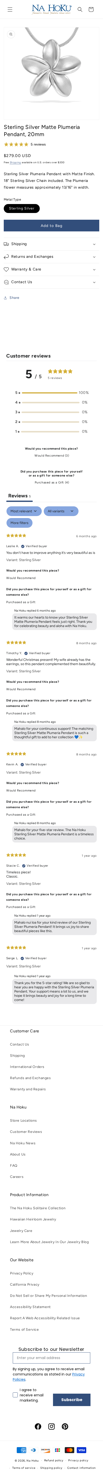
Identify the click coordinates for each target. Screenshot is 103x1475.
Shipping (15, 162)
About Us (18, 1154)
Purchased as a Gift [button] (21, 602)
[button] (10, 9)
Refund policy (54, 1460)
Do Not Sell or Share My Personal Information (48, 1296)
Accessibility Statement (30, 1307)
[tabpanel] (51, 756)
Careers (17, 1177)
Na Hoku (32, 1460)
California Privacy (25, 1284)
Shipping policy (51, 1468)
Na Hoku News (23, 1143)
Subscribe (71, 1400)
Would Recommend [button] (21, 578)
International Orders (27, 1067)
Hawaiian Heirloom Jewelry (33, 1219)
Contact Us (19, 1044)
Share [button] (15, 298)
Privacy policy (78, 1460)
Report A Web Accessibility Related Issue (45, 1318)
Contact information (81, 1468)
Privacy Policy (21, 1273)
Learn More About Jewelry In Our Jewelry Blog (49, 1242)
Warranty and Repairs (28, 1089)
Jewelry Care (21, 1231)
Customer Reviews (26, 1132)
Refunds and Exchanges (30, 1078)
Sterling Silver (21, 208)
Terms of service (23, 1468)
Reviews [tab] (19, 496)
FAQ (14, 1165)
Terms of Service (24, 1329)
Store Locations (23, 1120)
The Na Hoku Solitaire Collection (38, 1208)
